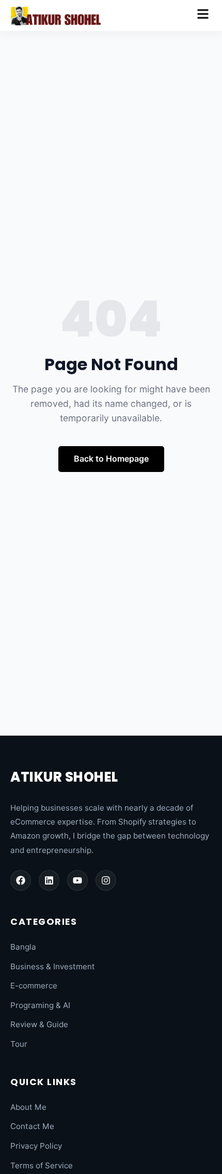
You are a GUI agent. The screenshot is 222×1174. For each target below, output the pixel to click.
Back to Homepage (111, 458)
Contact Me (32, 1126)
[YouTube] (77, 880)
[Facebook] (20, 880)
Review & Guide (39, 1024)
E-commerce (33, 985)
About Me (28, 1107)
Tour (18, 1044)
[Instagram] (106, 880)
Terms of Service (41, 1165)
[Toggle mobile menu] (203, 15)
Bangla (23, 947)
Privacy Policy (36, 1146)
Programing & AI (40, 1005)
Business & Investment (52, 966)
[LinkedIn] (49, 880)
